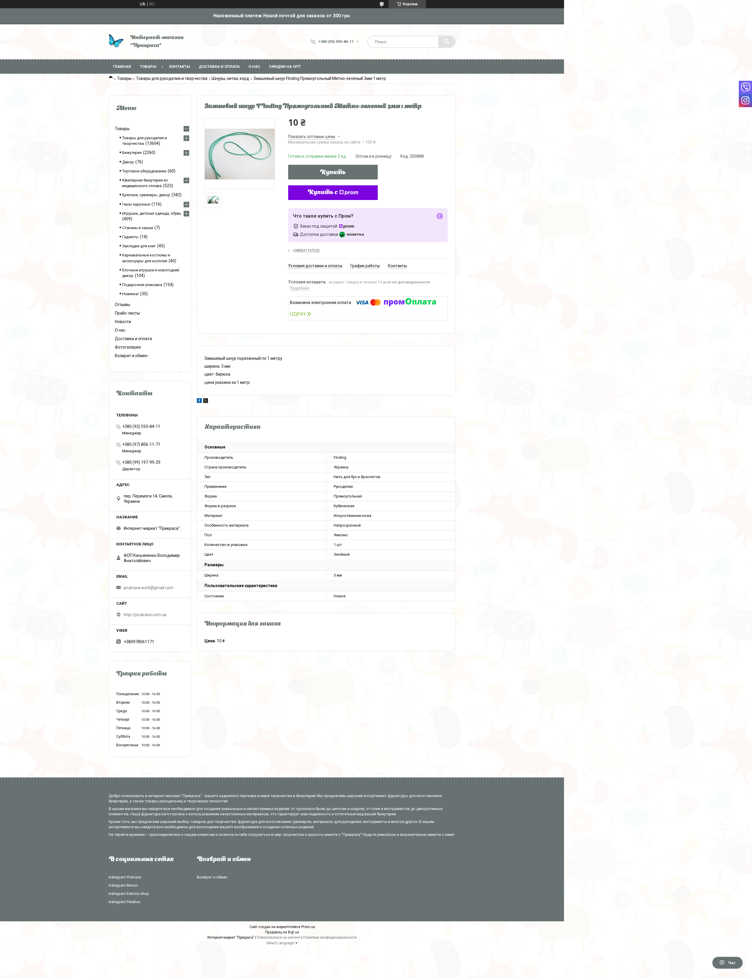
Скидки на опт (285, 66)
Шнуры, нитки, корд (230, 78)
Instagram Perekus (124, 902)
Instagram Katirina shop (129, 893)
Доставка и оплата (219, 66)
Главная (122, 66)
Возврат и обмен (131, 355)
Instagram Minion (123, 885)
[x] (205, 401)
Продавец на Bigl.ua (282, 932)
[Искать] (446, 42)
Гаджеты (130, 237)
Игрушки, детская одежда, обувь (151, 213)
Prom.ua (308, 927)
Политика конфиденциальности (330, 937)
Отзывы (122, 304)
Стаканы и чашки (137, 228)
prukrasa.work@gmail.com (148, 587)
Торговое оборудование (144, 171)
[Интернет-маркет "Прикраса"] (116, 41)
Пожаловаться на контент (279, 937)
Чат (732, 962)
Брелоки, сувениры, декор (146, 195)
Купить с (323, 193)
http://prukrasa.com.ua (145, 614)
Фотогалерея (128, 347)
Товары (148, 66)
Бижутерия (132, 152)
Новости (123, 321)
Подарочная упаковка (142, 285)
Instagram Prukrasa (125, 877)
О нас (254, 66)
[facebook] (199, 401)
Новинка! (130, 294)
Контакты (179, 66)
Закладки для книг (139, 246)
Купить (333, 173)
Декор (128, 162)
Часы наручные (136, 204)
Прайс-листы (127, 313)
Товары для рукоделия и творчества (171, 78)
